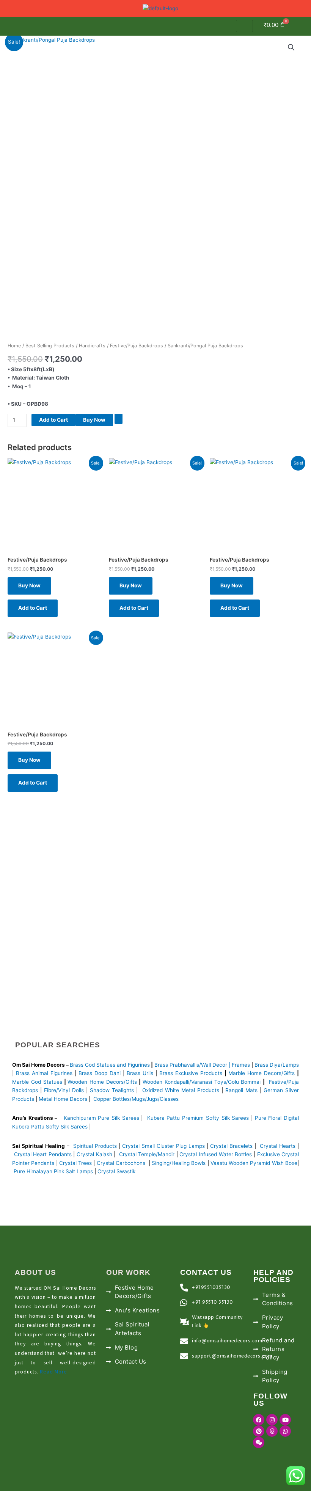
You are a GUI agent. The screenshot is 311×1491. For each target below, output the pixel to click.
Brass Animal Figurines (44, 1073)
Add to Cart (53, 420)
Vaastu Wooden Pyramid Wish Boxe (253, 1163)
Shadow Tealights (111, 1090)
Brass (162, 1065)
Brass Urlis (140, 1073)
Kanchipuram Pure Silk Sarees (101, 1118)
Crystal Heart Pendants (43, 1154)
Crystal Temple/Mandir (147, 1154)
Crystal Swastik (117, 1171)
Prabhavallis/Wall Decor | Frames (210, 1065)
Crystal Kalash (93, 1154)
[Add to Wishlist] (119, 419)
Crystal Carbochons (122, 1163)
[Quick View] (65, 585)
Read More (53, 1372)
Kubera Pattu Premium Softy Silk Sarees (198, 1118)
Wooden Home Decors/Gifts (102, 1082)
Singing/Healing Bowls (179, 1163)
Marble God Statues (37, 1082)
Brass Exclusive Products (190, 1073)
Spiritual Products (95, 1146)
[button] (301, 26)
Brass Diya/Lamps (276, 1065)
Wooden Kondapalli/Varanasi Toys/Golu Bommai (202, 1082)
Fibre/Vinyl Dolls (64, 1090)
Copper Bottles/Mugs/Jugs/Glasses (136, 1099)
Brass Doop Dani (100, 1073)
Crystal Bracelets (231, 1146)
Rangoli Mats (240, 1090)
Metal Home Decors (62, 1099)
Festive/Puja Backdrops (136, 345)
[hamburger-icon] (244, 26)
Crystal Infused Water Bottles (215, 1154)
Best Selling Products (49, 345)
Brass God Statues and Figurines (109, 1065)
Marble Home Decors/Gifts (261, 1073)
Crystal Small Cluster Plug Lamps (163, 1146)
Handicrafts (92, 345)
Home (14, 345)
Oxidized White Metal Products (180, 1090)
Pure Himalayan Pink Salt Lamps (54, 1171)
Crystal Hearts (277, 1146)
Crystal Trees (75, 1163)
